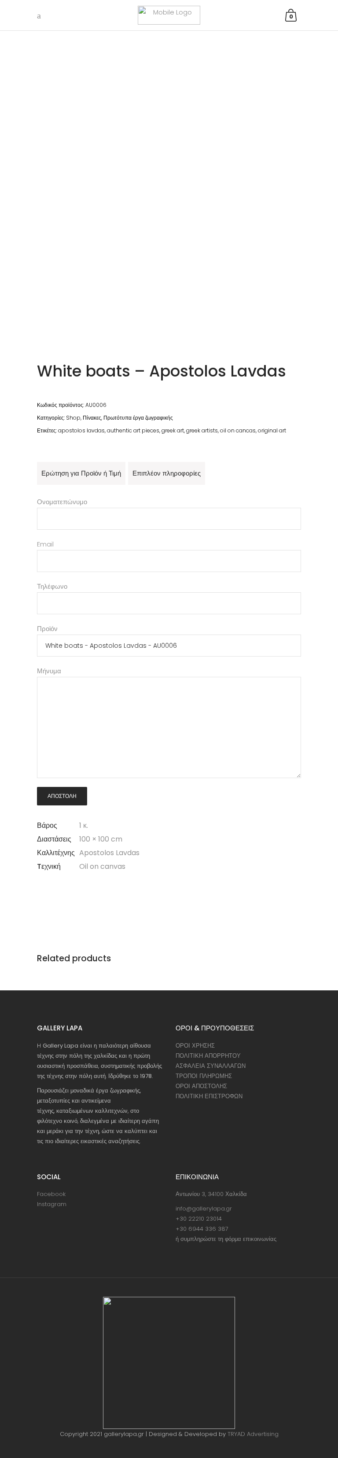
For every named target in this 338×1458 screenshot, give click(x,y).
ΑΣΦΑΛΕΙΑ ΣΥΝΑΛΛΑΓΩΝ (211, 1066)
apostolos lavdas (81, 430)
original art (272, 430)
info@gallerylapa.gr (204, 1208)
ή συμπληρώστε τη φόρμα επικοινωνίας (226, 1239)
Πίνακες (92, 417)
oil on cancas (238, 430)
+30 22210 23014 (199, 1218)
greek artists (202, 430)
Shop (73, 417)
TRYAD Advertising (253, 1434)
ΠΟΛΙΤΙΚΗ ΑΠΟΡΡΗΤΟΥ (208, 1056)
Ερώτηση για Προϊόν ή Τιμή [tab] (81, 473)
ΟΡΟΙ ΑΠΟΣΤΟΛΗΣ (201, 1086)
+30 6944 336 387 (202, 1229)
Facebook (51, 1194)
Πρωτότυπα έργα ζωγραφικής (138, 417)
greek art (173, 430)
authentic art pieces (133, 430)
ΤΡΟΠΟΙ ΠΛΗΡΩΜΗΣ (204, 1076)
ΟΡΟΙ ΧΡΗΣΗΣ (195, 1045)
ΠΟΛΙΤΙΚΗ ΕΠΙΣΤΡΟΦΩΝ (209, 1096)
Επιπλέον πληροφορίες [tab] (166, 473)
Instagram (51, 1204)
